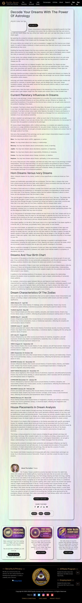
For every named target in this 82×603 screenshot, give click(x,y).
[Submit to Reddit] (41, 507)
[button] (9, 582)
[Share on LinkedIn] (44, 507)
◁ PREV (34, 513)
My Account (31, 3)
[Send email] (47, 507)
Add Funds (37, 3)
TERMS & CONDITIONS (29, 598)
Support (67, 2)
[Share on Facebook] (35, 507)
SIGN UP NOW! (13, 554)
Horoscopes (46, 2)
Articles (54, 2)
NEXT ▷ (47, 513)
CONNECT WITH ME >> (41, 498)
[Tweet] (38, 507)
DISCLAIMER (43, 598)
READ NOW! (41, 552)
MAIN (40, 513)
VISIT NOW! (68, 552)
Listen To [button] (34, 25)
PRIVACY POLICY (55, 598)
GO (78, 572)
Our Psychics (24, 3)
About (61, 2)
